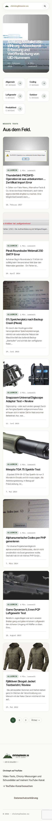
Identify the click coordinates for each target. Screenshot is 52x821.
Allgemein (12, 170)
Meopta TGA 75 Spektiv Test (23, 469)
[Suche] (44, 6)
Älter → (35, 720)
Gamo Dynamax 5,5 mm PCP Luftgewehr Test (23, 611)
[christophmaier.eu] (26, 755)
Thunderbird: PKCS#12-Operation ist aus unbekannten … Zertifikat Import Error (26, 179)
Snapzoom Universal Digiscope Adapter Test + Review (24, 399)
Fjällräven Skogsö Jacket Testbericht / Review (21, 683)
